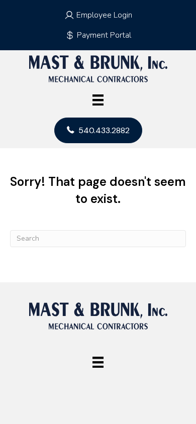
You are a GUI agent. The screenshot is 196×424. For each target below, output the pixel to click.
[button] (98, 15)
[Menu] (98, 100)
